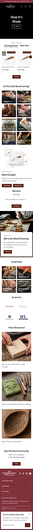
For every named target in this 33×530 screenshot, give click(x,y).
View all (16, 76)
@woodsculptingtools (17, 457)
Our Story (7, 251)
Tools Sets (24, 45)
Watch (17, 26)
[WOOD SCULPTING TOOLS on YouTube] (30, 473)
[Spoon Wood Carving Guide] (16, 424)
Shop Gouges (7, 185)
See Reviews (16, 206)
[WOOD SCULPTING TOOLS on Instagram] (27, 473)
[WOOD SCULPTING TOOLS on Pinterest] (23, 473)
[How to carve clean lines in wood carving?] (16, 346)
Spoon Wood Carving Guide (12, 441)
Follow (16, 463)
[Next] (30, 56)
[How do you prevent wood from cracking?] (16, 386)
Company (6, 486)
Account (5, 491)
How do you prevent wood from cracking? (16, 404)
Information (7, 481)
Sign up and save (9, 498)
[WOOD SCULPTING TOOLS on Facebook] (20, 473)
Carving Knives (11, 45)
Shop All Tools (18, 185)
